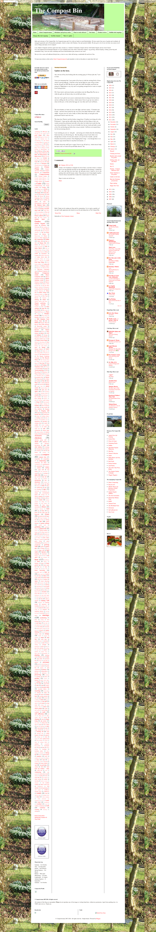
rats (42, 685)
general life (42, 529)
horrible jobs (38, 568)
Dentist (112, 164)
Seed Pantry (44, 337)
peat (46, 646)
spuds (42, 735)
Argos (36, 138)
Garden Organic (40, 223)
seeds (44, 712)
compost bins (42, 457)
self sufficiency (39, 714)
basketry (45, 398)
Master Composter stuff (42, 275)
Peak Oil (44, 308)
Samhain (39, 335)
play (48, 657)
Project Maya (45, 315)
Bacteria (38, 145)
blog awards (44, 407)
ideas (40, 576)
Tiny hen (41, 363)
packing (36, 637)
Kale (48, 250)
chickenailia (38, 435)
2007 (110, 199)
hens (36, 559)
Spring (43, 347)
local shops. (44, 593)
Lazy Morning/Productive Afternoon (114, 269)
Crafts (38, 183)
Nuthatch (44, 297)
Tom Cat (38, 365)
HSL (43, 232)
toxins (42, 758)
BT (44, 144)
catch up (37, 428)
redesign (39, 692)
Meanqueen (46, 287)
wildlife (38, 793)
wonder (47, 800)
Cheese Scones (112, 322)
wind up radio (38, 795)
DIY (35, 191)
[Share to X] (61, 151)
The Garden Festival (44, 354)
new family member (45, 621)
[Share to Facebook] (62, 151)
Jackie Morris (38, 248)
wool (46, 804)
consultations (37, 464)
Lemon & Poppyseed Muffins (114, 364)
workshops (42, 807)
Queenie (43, 317)
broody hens (46, 414)
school (44, 706)
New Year (45, 296)
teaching (44, 749)
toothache (37, 758)
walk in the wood (44, 774)
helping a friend (38, 555)
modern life (41, 607)
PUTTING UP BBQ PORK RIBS (114, 261)
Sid (48, 338)
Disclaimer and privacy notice (63, 32)
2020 (110, 100)
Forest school (39, 216)
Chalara (37, 163)
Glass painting (44, 227)
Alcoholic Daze (113, 381)
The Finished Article (114, 355)
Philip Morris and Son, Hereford (114, 458)
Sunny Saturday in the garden (115, 173)
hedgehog (37, 554)
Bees (36, 151)
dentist (45, 482)
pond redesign (45, 664)
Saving (45, 335)
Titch (48, 363)
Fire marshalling (39, 212)
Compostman (45, 172)
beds (36, 400)
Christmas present (38, 165)
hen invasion (44, 557)
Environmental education (41, 203)
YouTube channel (55, 36)
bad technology (44, 395)
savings (42, 705)
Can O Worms (44, 160)
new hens (38, 623)
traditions (47, 758)
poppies (41, 667)
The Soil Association (114, 495)
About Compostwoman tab (60, 59)
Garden (38, 221)
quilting (38, 682)
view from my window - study (42, 767)
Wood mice (46, 374)
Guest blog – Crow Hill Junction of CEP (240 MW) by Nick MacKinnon (114, 251)
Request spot (38, 328)
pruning (36, 680)
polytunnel (46, 662)
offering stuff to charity (41, 628)
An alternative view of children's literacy (114, 406)
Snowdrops (42, 342)
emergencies (44, 491)
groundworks (37, 545)
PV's (42, 306)
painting (46, 641)
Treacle (47, 366)
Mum (46, 294)
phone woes (44, 651)
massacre (40, 602)
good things (37, 537)
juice (43, 584)
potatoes (44, 669)
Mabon (37, 266)
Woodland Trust (40, 375)
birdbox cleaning (43, 403)
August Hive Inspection (115, 289)
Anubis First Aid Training (113, 436)
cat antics (44, 426)
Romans (43, 331)
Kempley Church (39, 252)
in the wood (46, 577)
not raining (40, 626)
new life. (45, 623)
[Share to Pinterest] (64, 151)
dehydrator (37, 482)
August (112, 132)
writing (36, 811)
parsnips (44, 644)
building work (39, 418)
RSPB (36, 322)
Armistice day (43, 138)
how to (47, 572)
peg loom (39, 649)
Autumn (45, 142)
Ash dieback (46, 140)
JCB (46, 246)
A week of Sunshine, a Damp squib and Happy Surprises (114, 280)
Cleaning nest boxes (115, 153)
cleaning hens (39, 449)
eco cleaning (38, 489)
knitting (47, 584)
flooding (36, 505)
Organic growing (40, 305)
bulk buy (37, 419)
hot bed (45, 568)
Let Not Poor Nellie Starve (113, 227)
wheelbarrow (40, 786)
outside (39, 635)
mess (36, 607)
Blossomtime (43, 154)
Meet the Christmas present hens (115, 180)
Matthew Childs (45, 283)
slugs (37, 726)
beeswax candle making (44, 400)
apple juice (44, 389)
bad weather (38, 396)
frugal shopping (43, 518)
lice (43, 590)
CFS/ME (45, 158)
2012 (110, 120)
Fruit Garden (43, 217)
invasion (41, 583)
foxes (43, 510)
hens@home (46, 559)
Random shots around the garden (115, 156)
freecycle (37, 514)
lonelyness (37, 595)
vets (42, 767)
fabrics (44, 498)
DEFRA (46, 189)
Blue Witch (112, 293)
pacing (45, 635)
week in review (44, 781)
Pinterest (42, 312)
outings (47, 634)
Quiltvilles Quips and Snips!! (114, 332)
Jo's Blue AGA (113, 362)
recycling (37, 691)
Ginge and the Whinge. (114, 243)
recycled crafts (45, 687)
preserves (44, 673)
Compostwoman (44, 174)
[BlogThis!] (59, 151)
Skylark (36, 342)
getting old (37, 532)
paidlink (36, 641)
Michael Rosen (113, 404)
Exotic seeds (37, 207)
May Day (38, 285)
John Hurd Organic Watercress (113, 448)
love (42, 598)
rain (40, 683)
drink (43, 485)
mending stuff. (44, 606)
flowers (44, 507)
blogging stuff (45, 411)
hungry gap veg (41, 574)
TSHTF (47, 349)
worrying (45, 809)
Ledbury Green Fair (45, 255)
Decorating (41, 194)
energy (36, 493)
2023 (110, 92)
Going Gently (112, 225)
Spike (36, 347)
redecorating (46, 691)
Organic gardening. (40, 303)
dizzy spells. (38, 484)
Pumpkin (37, 317)
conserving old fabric (40, 462)
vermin (36, 767)
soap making (40, 728)
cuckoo (40, 473)
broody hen (38, 414)
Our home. (92, 32)
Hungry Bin (43, 243)
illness (44, 576)
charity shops (46, 430)
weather (45, 779)
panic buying (37, 642)
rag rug (45, 682)
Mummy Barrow (113, 386)
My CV (112, 166)
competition (37, 455)
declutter (45, 478)
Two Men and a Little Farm (115, 258)
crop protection (43, 471)
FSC (43, 207)
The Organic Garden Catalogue (114, 472)
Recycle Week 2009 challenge (42, 324)
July (41, 250)
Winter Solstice (38, 374)
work (47, 806)
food (47, 509)
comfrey (44, 452)
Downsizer (111, 508)
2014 (110, 115)
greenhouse (45, 543)
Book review (38, 156)
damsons (45, 475)
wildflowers (46, 791)
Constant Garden (42, 176)
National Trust (38, 296)
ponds (42, 666)
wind (46, 793)
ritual (41, 699)
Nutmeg (37, 299)
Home (34, 32)
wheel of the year (45, 784)
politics (36, 662)
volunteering (38, 772)
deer (46, 480)
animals (37, 389)
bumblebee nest (44, 419)
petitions (36, 651)
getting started (44, 532)
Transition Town (39, 367)
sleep (40, 724)
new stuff (43, 625)
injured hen (39, 579)
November (113, 124)
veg (35, 765)
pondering (37, 666)
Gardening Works (113, 443)
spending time (40, 733)
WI (46, 370)
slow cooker (46, 724)
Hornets (36, 237)
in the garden (38, 577)
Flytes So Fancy (113, 441)
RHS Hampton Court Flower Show (42, 320)
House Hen (40, 241)
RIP (46, 321)
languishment (39, 586)
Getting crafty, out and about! (114, 160)
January (112, 149)
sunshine (37, 744)
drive (48, 485)
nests (36, 619)
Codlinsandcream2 (114, 233)
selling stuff (41, 715)
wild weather (38, 789)
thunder (41, 752)
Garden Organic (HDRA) (113, 492)
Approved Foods (43, 137)
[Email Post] (74, 153)
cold (44, 450)
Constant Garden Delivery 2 (41, 178)
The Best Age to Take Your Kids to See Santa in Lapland (114, 389)
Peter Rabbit (37, 310)
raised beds (46, 683)
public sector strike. (44, 680)
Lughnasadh (46, 264)
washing (41, 775)
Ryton (42, 333)
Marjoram (38, 267)
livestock (44, 591)
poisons (39, 660)
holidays (37, 563)
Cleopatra (37, 167)
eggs (44, 489)
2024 (110, 90)
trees (38, 760)
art (42, 391)
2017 (110, 107)
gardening (38, 527)
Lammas (37, 255)
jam (46, 583)
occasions (47, 626)
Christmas (43, 163)
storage (36, 738)
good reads (38, 536)
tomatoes (39, 756)
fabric (39, 498)
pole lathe (45, 660)
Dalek (40, 191)
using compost (44, 763)
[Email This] (57, 151)
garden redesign (45, 523)
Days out (46, 191)
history (45, 561)
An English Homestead (112, 286)
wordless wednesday (39, 806)
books (38, 412)
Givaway (43, 225)
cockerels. (38, 450)
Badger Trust (37, 147)
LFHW (36, 253)
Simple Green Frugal (41, 340)
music (36, 615)
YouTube (38, 381)
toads (40, 754)
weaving (37, 781)
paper (43, 643)
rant (37, 685)
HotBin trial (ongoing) (115, 32)
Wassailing (37, 372)
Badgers (44, 147)
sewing (45, 717)
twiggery (37, 763)
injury (36, 581)
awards (36, 395)
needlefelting (43, 618)
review (45, 698)
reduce (45, 692)
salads (36, 703)
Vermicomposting (39, 370)
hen (44, 555)
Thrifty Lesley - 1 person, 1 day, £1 (113, 319)
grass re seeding (39, 539)
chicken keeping (44, 434)
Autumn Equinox (38, 144)
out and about (45, 632)
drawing (38, 485)
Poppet (39, 313)
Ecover (41, 196)
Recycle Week (43, 322)
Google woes (37, 229)
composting (42, 461)
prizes (46, 676)
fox (38, 510)
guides (42, 546)
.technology (37, 131)
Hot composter (43, 237)
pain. (41, 641)
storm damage (39, 740)
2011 (110, 189)
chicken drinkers (40, 432)
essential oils (44, 494)
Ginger (36, 225)
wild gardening (44, 788)
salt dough (41, 703)
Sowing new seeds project (41, 345)
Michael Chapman (39, 290)
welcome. (37, 782)
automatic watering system (41, 393)
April (111, 141)
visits (46, 770)
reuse (39, 698)
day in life (37, 477)
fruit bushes (41, 519)
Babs (48, 144)
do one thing (46, 484)
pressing (47, 674)
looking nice (46, 597)
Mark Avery (112, 247)
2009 (110, 194)
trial (44, 760)
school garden (38, 708)
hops (46, 567)
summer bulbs (43, 742)
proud (45, 678)
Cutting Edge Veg (38, 189)
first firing (111, 376)
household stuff (38, 572)
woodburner (46, 802)
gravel (46, 539)
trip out (45, 761)
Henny (45, 236)
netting (42, 619)
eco (45, 487)
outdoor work (38, 634)
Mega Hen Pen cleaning (41, 289)
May (111, 139)
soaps (46, 728)
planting (37, 655)
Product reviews (102, 32)
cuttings (46, 473)
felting (43, 501)
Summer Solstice (39, 349)
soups (48, 731)
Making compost (45, 266)
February (112, 146)
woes (42, 800)
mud (47, 613)
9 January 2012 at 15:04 (67, 165)
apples (36, 391)
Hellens (44, 234)
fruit (36, 519)
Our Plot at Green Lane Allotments (114, 276)
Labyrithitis (44, 253)
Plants (47, 312)
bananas (45, 396)
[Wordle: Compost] (36, 892)
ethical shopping (39, 496)
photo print (37, 653)
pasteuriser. (37, 646)
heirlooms (44, 554)
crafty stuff (41, 469)
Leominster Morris (39, 259)
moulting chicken (39, 611)
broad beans (44, 412)
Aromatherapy (38, 140)
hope (41, 566)
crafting (47, 468)
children (36, 443)
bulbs (46, 418)
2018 (110, 105)
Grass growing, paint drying (114, 357)
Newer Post (58, 213)
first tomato (44, 503)
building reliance (45, 416)
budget (37, 416)
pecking (47, 648)
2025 (110, 88)
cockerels (47, 449)
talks (43, 747)
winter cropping (45, 797)
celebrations (37, 430)
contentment (39, 466)
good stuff (45, 536)
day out (44, 477)
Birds (36, 154)
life (47, 590)
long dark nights (45, 595)
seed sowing (44, 710)
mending (37, 606)
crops (36, 473)
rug (47, 699)
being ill (38, 402)
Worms (47, 377)
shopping (37, 719)
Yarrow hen (39, 379)
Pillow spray (44, 310)
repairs (42, 694)
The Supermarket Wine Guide (114, 399)
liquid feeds (37, 591)
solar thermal (46, 730)
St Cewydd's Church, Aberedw (114, 235)
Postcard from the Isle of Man (115, 301)
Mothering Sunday (39, 294)
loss (37, 598)
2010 (110, 192)
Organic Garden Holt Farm (41, 301)
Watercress (44, 372)
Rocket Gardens (113, 463)
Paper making (113, 183)
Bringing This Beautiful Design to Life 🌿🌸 (115, 349)
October (112, 127)
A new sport (112, 294)
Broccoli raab (46, 156)
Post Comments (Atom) (68, 216)
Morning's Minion (114, 267)
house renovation (40, 570)
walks (36, 775)
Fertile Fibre (46, 210)
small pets (42, 726)
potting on (37, 671)
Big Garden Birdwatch (41, 153)
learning (38, 588)
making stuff (45, 600)
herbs (38, 561)
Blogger (98, 918)
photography (44, 653)
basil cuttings (38, 398)
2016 (110, 110)
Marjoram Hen (46, 267)
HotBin (47, 239)
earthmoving (39, 487)
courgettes (47, 466)
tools (46, 756)
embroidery (37, 491)
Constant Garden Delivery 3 (41, 179)
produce (37, 678)
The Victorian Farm (45, 359)
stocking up (39, 737)
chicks (36, 441)
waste (46, 775)
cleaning (47, 447)
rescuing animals (43, 696)
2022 (110, 95)
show (43, 719)
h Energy (42, 548)
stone (46, 737)
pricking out (39, 676)
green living (38, 541)
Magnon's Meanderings (112, 241)
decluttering (38, 480)
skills (36, 724)
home (42, 563)
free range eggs (43, 512)
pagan (42, 637)
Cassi (36, 161)
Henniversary (37, 236)
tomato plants (46, 754)
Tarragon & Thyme (114, 340)
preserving (38, 675)
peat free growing (39, 648)
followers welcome (39, 509)
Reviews (37, 330)
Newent (36, 298)
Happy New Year (114, 185)
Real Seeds (111, 461)
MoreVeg (111, 451)
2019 (110, 102)
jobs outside (37, 584)
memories (44, 604)
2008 (110, 197)
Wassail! (112, 151)
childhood (45, 441)
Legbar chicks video (42, 257)
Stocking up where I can (115, 341)
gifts (36, 534)
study (36, 742)
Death (38, 192)
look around (39, 597)
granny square (45, 537)
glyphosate (47, 534)
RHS (48, 317)
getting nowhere (43, 530)
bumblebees (37, 421)
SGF (48, 333)
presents (36, 673)
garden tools (42, 525)
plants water (42, 657)
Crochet (44, 187)
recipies (47, 685)
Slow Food (111, 512)
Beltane (40, 151)
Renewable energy (42, 326)
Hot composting (39, 239)
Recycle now (112, 484)
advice (47, 384)
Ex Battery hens (40, 205)
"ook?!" (111, 375)
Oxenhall (36, 306)
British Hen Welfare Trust (114, 498)
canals (45, 423)
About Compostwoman (45, 32)
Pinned (36, 312)
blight (37, 407)
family (40, 500)
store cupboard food (44, 738)
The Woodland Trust (114, 505)
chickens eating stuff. (41, 440)
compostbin (37, 459)
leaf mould (46, 586)
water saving (38, 779)
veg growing (43, 765)
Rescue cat (44, 328)
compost (45, 454)
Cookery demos (38, 181)
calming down (38, 423)
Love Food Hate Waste (42, 261)
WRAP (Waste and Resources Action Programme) (113, 488)
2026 (110, 85)
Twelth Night (39, 368)
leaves (43, 588)
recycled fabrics (42, 689)
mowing (42, 613)
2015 (110, 112)
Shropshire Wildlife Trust (40, 338)
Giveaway (37, 227)
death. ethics (37, 478)
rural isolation (37, 701)
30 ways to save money (40, 133)
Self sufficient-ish (113, 510)
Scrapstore (37, 337)
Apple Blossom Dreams (113, 346)
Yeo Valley (46, 379)
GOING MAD (40, 219)
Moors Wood (42, 292)
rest (35, 698)
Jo (59, 165)
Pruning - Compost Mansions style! (115, 169)
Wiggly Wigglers (113, 475)
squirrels (47, 735)
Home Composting (113, 482)
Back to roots (112, 382)
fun (41, 521)
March (112, 144)
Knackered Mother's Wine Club (114, 396)
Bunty (38, 158)
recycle (38, 687)
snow (47, 726)
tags (39, 747)
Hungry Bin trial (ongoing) (40, 36)
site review (43, 721)
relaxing (36, 694)
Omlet (44, 299)
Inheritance (43, 244)
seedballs (37, 712)
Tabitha (38, 351)
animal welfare (44, 388)
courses (39, 468)
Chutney (46, 165)
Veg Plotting (112, 299)
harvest (44, 552)
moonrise (45, 609)
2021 (110, 97)
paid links (44, 639)
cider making (38, 447)
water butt (37, 777)
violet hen (39, 770)
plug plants (40, 658)
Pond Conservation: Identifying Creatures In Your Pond (41, 817)
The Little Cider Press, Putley (114, 468)
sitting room (44, 722)
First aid (47, 212)
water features (44, 777)
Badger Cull (44, 145)
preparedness (44, 671)
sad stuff (44, 701)
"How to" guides (67, 36)
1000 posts (44, 131)
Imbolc (36, 244)
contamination (45, 464)
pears (42, 646)
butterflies (45, 421)
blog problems (38, 409)
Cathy (47, 161)
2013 (110, 117)
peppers (45, 650)
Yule (43, 381)
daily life (37, 475)
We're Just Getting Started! (113, 335)
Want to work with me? (79, 32)
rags (36, 683)
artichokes (47, 391)
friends (47, 514)
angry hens (40, 386)
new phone (37, 625)
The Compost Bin (58, 10)
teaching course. (39, 751)
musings (45, 615)
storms (46, 740)
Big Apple (46, 151)
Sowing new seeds (43, 343)
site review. (37, 722)
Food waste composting (42, 214)
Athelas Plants (39, 142)
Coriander (47, 181)
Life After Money (113, 313)
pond (39, 664)
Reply (60, 181)
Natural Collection (113, 453)
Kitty (46, 252)
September (113, 129)
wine (37, 797)
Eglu (44, 201)
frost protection (41, 516)
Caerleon (36, 160)
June (44, 250)
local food (37, 593)
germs (36, 530)
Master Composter (43, 271)
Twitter (46, 368)
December (113, 122)
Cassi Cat (42, 161)
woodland (39, 804)
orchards (41, 630)
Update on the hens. (115, 177)
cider (44, 445)
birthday (37, 405)
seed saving (37, 710)
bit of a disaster (45, 405)
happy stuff (41, 550)
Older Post (98, 213)
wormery (37, 809)
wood (39, 802)
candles (36, 425)
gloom (41, 534)
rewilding (37, 699)
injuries (45, 579)
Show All (119, 305)
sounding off (39, 731)
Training (44, 365)
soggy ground (38, 730)
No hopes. (111, 314)
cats (44, 428)
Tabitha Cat (44, 351)
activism (42, 384)
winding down (46, 795)
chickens (38, 437)
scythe (45, 708)
